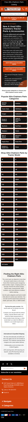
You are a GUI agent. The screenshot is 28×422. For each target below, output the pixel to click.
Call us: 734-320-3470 (10, 389)
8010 (16, 249)
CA (16, 164)
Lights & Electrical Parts (17, 120)
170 (3, 204)
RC (3, 174)
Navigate (7, 401)
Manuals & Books (18, 136)
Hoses (17, 147)
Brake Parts (18, 141)
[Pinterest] (7, 364)
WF (16, 169)
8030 (3, 254)
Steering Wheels (4, 103)
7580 (3, 249)
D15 (16, 189)
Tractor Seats (5, 109)
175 (16, 204)
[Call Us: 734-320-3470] (23, 9)
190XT (17, 214)
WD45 (17, 179)
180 (3, 209)
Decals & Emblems (4, 120)
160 (16, 199)
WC (16, 174)
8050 (16, 254)
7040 (16, 234)
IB (2, 159)
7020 (16, 229)
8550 (16, 259)
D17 (3, 194)
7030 (3, 234)
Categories (8, 405)
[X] (11, 364)
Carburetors (18, 114)
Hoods (17, 131)
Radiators (4, 131)
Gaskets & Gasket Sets (5, 147)
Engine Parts (5, 141)
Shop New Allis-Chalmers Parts (14, 63)
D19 (16, 194)
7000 (16, 224)
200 (3, 219)
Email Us (6, 392)
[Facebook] (3, 364)
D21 (3, 199)
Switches (17, 103)
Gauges (4, 114)
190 (3, 214)
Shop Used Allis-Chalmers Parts (14, 69)
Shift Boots (18, 109)
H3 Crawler (5, 264)
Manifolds (4, 126)
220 (3, 224)
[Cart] (26, 9)
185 (16, 209)
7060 (3, 244)
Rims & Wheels (4, 136)
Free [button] (14, 3)
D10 (3, 184)
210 (16, 219)
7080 (16, 244)
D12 (16, 184)
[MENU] (2, 9)
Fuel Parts (18, 126)
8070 (3, 259)
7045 (3, 239)
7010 (3, 229)
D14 (3, 189)
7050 (16, 239)
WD (3, 179)
